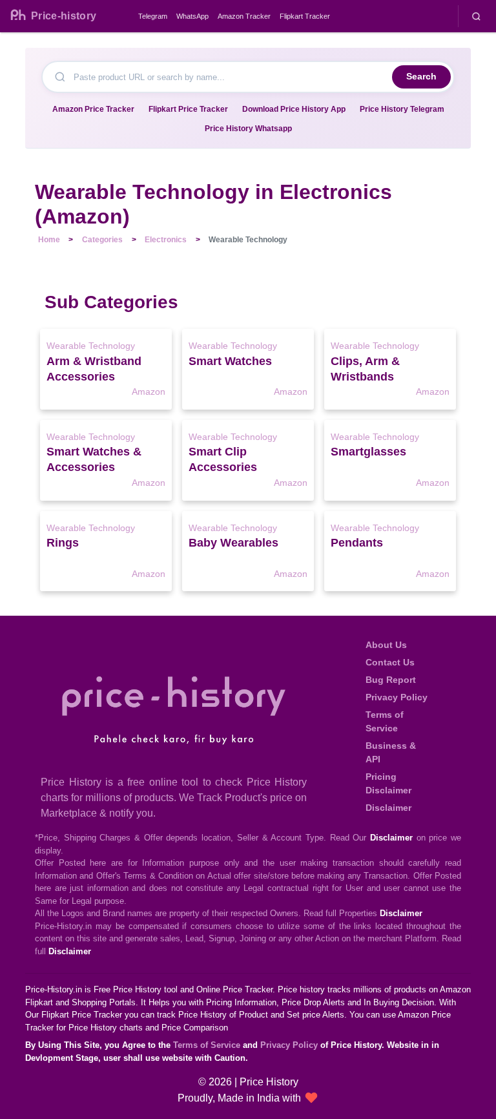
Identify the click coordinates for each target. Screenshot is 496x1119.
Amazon (148, 391)
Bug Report (391, 680)
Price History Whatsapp (248, 128)
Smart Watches (230, 361)
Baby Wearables (233, 542)
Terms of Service (385, 721)
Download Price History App (294, 109)
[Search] (476, 16)
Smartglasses (368, 451)
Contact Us (390, 662)
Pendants (357, 542)
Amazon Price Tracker (93, 109)
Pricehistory (63, 15)
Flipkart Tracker (305, 16)
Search (421, 76)
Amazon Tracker (244, 16)
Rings (62, 542)
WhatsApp (192, 16)
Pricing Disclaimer (388, 783)
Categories (102, 239)
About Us (386, 645)
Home (49, 239)
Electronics (166, 239)
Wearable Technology (90, 345)
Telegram (152, 16)
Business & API (391, 752)
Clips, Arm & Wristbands (365, 369)
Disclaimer (388, 807)
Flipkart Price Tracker (188, 109)
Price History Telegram (402, 109)
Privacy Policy (397, 697)
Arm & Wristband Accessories (93, 369)
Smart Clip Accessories (223, 459)
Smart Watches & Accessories (93, 459)
